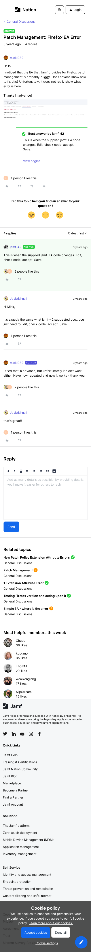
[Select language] (59, 9)
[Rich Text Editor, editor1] (45, 497)
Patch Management (18, 570)
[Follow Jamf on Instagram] (31, 734)
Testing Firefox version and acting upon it (35, 596)
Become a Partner (16, 790)
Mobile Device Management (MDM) (28, 840)
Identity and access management (27, 874)
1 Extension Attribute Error (24, 583)
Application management (21, 847)
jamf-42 (15, 247)
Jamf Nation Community (20, 769)
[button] (8, 10)
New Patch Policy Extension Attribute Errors (37, 557)
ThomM (21, 666)
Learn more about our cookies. (51, 923)
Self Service (11, 867)
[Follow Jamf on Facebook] (39, 734)
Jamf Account (13, 804)
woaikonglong (26, 679)
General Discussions (21, 21)
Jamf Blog (10, 776)
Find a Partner (13, 797)
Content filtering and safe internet (27, 896)
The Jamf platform (16, 825)
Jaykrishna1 (18, 298)
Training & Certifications (20, 762)
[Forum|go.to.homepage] (25, 9)
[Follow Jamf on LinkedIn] (13, 734)
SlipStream (24, 692)
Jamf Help (10, 755)
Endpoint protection (17, 881)
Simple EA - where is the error (26, 608)
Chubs (20, 640)
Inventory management (19, 854)
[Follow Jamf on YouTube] (22, 733)
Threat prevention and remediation (28, 888)
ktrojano (22, 653)
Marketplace (12, 783)
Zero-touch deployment (20, 832)
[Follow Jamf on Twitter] (5, 734)
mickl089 (16, 58)
